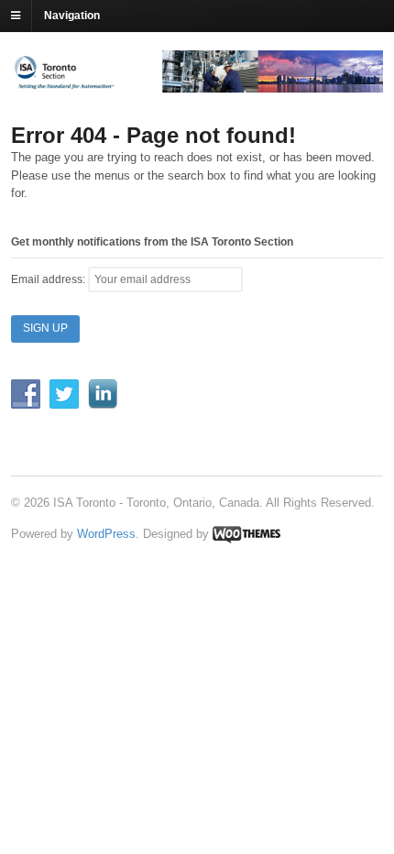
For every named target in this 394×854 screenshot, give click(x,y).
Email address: (49, 279)
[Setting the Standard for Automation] (197, 84)
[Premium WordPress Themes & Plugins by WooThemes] (246, 534)
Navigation (72, 15)
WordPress (106, 534)
